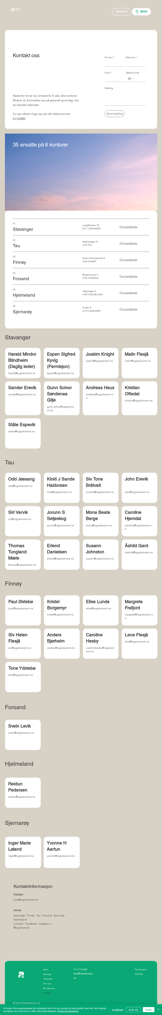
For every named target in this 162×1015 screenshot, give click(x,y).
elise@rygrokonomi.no (98, 608)
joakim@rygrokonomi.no (99, 360)
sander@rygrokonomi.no (22, 394)
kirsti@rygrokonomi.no (59, 492)
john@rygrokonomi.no (137, 492)
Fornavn (109, 57)
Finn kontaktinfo (128, 226)
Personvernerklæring (68, 1011)
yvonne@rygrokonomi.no (61, 855)
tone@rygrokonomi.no (20, 674)
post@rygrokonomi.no (26, 899)
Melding (109, 88)
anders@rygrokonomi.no (61, 647)
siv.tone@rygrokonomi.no (100, 492)
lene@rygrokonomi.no (137, 641)
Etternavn (131, 57)
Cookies (139, 973)
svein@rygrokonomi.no (21, 732)
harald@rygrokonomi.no (21, 373)
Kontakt (47, 992)
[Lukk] (158, 1009)
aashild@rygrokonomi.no (139, 552)
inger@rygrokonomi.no (21, 855)
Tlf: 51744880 (80, 969)
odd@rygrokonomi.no (20, 485)
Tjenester (48, 978)
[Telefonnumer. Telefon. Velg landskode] (131, 79)
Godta (149, 1009)
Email (108, 72)
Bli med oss (49, 988)
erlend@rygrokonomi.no (60, 558)
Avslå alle (133, 1009)
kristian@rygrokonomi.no (139, 400)
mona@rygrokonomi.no (99, 525)
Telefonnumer (132, 72)
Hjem (45, 969)
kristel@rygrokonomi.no (60, 614)
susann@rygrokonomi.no (100, 558)
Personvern (140, 969)
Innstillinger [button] (118, 1009)
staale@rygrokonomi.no (21, 431)
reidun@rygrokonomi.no (21, 796)
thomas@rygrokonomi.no (22, 564)
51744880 (19, 118)
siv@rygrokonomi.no (19, 647)
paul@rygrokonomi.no (20, 608)
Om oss (47, 983)
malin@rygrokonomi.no (138, 360)
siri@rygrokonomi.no (19, 519)
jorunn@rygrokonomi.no (60, 525)
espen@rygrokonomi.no (60, 373)
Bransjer (47, 974)
